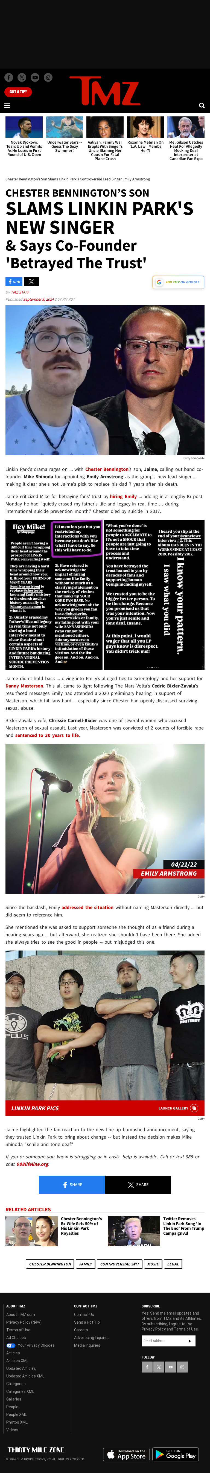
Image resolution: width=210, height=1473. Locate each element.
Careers (81, 1330)
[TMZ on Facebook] (8, 77)
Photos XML (17, 1422)
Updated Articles (21, 1368)
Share (75, 1184)
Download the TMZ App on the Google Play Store (175, 1454)
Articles (13, 1353)
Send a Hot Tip (87, 1322)
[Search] (202, 105)
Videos (12, 1430)
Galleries (13, 1399)
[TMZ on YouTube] (170, 1367)
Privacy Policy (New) (24, 1322)
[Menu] (7, 105)
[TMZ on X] (22, 77)
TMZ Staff (20, 292)
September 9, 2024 (38, 299)
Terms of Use (18, 1330)
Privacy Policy (154, 1329)
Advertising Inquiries (92, 1337)
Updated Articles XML (25, 1376)
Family (85, 1264)
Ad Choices (16, 1337)
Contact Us (84, 1314)
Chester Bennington (50, 1264)
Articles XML (17, 1361)
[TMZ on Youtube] (35, 77)
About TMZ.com (20, 1314)
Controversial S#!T (119, 1264)
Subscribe (190, 1340)
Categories (16, 1384)
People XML (16, 1414)
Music (153, 1264)
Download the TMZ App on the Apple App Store (126, 1454)
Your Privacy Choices (36, 1345)
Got (18, 92)
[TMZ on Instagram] (48, 77)
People (12, 1407)
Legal (173, 1264)
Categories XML (20, 1391)
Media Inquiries (87, 1345)
